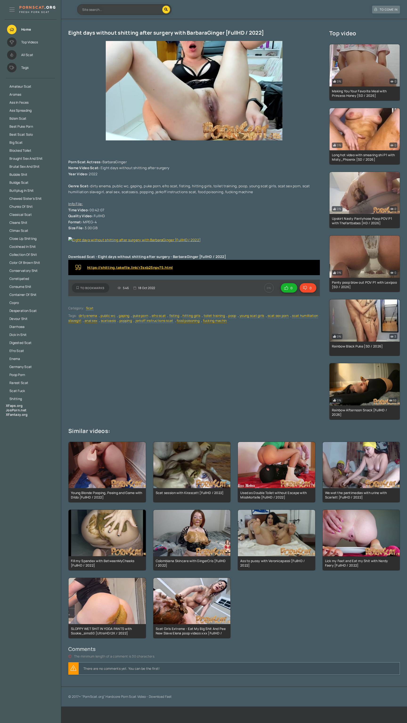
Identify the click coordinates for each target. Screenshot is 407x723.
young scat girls (252, 315)
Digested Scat (20, 342)
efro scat (159, 315)
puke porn (140, 315)
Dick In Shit (18, 334)
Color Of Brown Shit (24, 262)
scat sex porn (278, 315)
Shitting (15, 398)
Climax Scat (18, 230)
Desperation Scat (23, 310)
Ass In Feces (18, 102)
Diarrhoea (17, 326)
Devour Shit (18, 318)
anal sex (91, 320)
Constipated (19, 278)
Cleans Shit (18, 222)
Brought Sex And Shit (26, 158)
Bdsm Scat (18, 118)
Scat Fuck (17, 390)
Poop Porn (17, 374)
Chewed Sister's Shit (25, 198)
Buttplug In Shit (21, 190)
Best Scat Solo (21, 134)
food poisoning (188, 320)
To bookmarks (92, 288)
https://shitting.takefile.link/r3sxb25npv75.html (130, 267)
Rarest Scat (18, 382)
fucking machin (215, 320)
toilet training (214, 315)
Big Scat (16, 142)
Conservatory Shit (23, 270)
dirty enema (88, 315)
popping (125, 320)
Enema (14, 358)
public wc (108, 315)
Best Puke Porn (21, 126)
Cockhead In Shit (22, 246)
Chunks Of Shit (21, 206)
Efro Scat (16, 350)
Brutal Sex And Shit (24, 166)
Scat (90, 308)
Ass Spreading (20, 110)
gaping (124, 315)
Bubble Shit (18, 174)
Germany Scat (20, 366)
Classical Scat (20, 214)
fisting (174, 315)
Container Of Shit (23, 294)
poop (232, 315)
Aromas (15, 94)
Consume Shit (20, 286)
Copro (14, 302)
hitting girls (191, 315)
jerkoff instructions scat (154, 320)
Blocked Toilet (20, 150)
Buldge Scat (18, 182)
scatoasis (108, 320)
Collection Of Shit (23, 254)
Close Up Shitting (23, 238)
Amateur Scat (20, 86)
